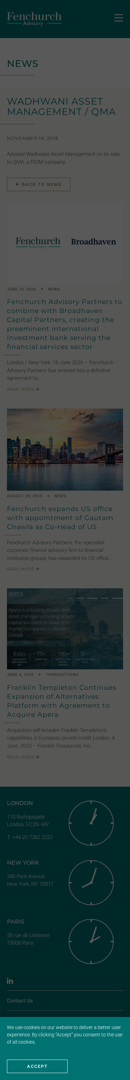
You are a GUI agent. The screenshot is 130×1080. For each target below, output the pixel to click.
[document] (65, 540)
